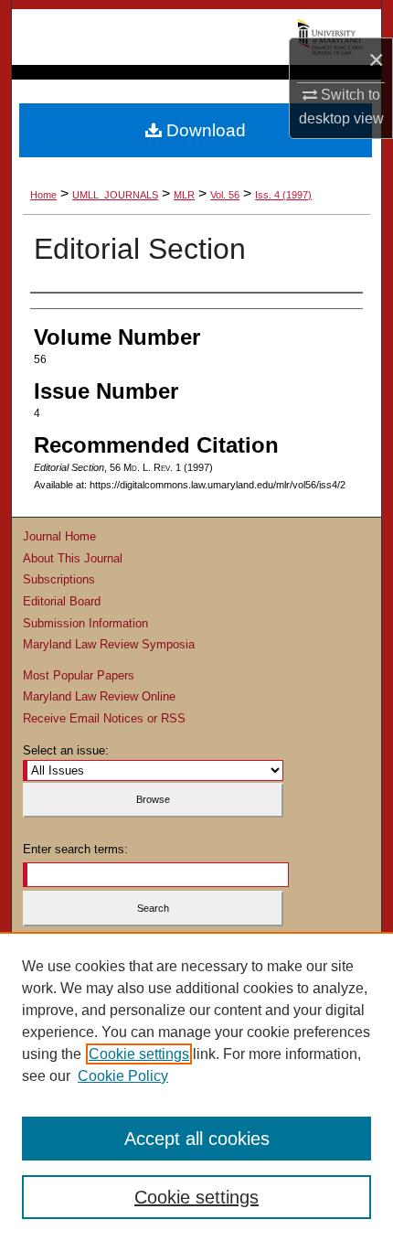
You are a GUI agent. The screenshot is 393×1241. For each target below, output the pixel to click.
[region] (196, 1086)
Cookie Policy (123, 1076)
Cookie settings (139, 1054)
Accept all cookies (197, 1139)
